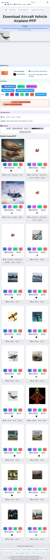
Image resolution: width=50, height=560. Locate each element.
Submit (11, 4)
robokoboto (41, 170)
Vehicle (14, 420)
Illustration (37, 177)
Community (18, 4)
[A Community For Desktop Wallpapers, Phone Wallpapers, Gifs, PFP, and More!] (6, 10)
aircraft (8, 117)
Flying (11, 121)
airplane (18, 117)
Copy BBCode (40, 94)
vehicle (13, 117)
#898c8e (41, 128)
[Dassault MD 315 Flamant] (13, 396)
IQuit (17, 456)
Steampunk (15, 175)
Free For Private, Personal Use (38, 71)
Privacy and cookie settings (38, 553)
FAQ (10, 549)
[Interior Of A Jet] (13, 475)
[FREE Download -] (5, 206)
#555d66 (38, 128)
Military (20, 217)
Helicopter (24, 121)
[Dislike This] (21, 206)
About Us (4, 549)
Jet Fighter (14, 217)
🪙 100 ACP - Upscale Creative (20, 102)
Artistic (44, 420)
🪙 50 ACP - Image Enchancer (12, 104)
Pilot (19, 121)
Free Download (9, 86)
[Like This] (15, 291)
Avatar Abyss (12, 10)
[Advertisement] (25, 52)
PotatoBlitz (41, 255)
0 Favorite (32, 86)
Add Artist (4, 72)
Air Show (30, 121)
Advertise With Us (9, 553)
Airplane (20, 420)
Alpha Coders (5, 2)
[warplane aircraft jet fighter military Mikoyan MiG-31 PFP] (12, 193)
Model (16, 121)
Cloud (20, 175)
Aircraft (8, 175)
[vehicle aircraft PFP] (13, 436)
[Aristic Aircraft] (37, 396)
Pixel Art (43, 177)
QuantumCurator (17, 170)
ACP (5, 102)
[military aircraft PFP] (37, 235)
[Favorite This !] (10, 206)
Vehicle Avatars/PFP (23, 10)
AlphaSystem (17, 213)
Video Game (35, 175)
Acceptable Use (37, 549)
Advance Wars (43, 175)
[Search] (47, 2)
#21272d (34, 128)
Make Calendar (8, 90)
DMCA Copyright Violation (22, 553)
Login (24, 4)
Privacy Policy (16, 549)
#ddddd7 (30, 128)
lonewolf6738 (20, 74)
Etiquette (46, 549)
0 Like (22, 86)
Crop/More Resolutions (25, 90)
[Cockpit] (13, 515)
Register (29, 4)
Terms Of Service (26, 549)
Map (7, 121)
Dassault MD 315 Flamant (38, 10)
